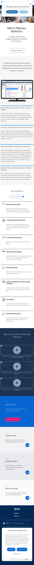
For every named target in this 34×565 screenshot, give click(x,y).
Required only (22, 549)
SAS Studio (15, 212)
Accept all (11, 549)
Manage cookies (17, 553)
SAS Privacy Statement (24, 539)
